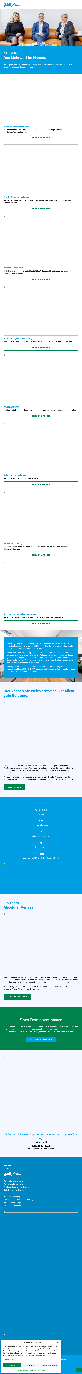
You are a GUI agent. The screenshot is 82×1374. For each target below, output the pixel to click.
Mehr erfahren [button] (14, 787)
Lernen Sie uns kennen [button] (17, 997)
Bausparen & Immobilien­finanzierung (18, 1199)
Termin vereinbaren (11, 1169)
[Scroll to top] (79, 1370)
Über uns (7, 1166)
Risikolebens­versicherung (14, 1190)
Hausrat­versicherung (12, 1196)
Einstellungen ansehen (50, 1365)
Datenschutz (33, 1370)
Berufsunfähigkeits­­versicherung (16, 1187)
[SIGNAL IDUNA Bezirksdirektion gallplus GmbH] (12, 5)
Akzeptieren (12, 1365)
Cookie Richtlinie (61, 1359)
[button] (58, 1343)
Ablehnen (31, 1365)
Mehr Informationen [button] (41, 138)
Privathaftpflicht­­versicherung (15, 1181)
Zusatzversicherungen (12, 1205)
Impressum (41, 1370)
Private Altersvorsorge (12, 1202)
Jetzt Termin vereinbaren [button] (41, 1039)
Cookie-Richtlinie (23, 1370)
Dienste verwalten (9, 1359)
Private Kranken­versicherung (15, 1184)
